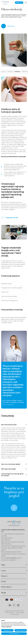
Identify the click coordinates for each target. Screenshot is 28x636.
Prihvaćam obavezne (20, 630)
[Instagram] (18, 605)
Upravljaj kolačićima (14, 633)
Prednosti (17, 71)
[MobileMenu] (26, 2)
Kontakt (3, 581)
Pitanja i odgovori (6, 587)
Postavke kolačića (14, 614)
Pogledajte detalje (10, 218)
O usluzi (3, 71)
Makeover (24, 71)
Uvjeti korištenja (20, 612)
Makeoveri (4, 576)
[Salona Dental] (5, 2)
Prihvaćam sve (7, 630)
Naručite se (19, 2)
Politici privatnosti (6, 626)
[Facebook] (14, 605)
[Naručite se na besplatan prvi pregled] (3, 499)
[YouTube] (10, 605)
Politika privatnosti (10, 612)
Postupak (10, 71)
